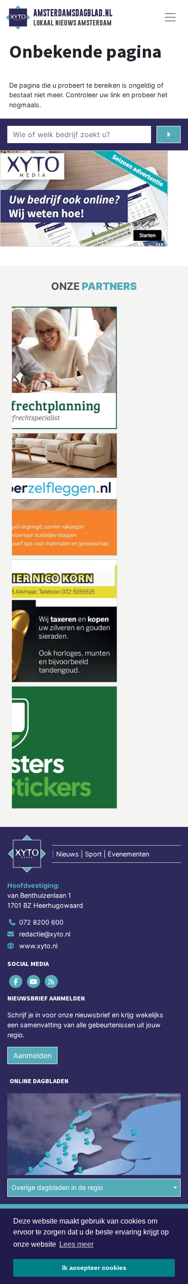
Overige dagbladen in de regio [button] (57, 1187)
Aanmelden (32, 1055)
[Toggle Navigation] (170, 17)
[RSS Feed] (52, 981)
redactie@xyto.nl (44, 934)
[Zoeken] (169, 134)
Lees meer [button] (76, 1244)
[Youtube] (34, 981)
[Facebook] (16, 981)
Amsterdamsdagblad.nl (72, 13)
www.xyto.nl (38, 945)
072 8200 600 (41, 922)
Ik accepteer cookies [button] (94, 1267)
